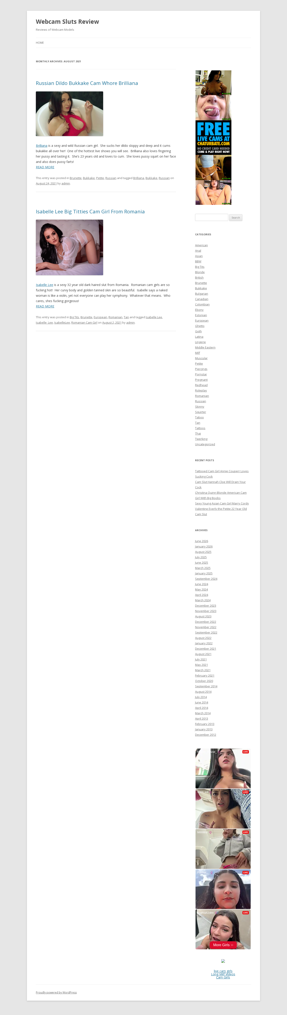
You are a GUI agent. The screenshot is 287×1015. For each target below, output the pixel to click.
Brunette (76, 178)
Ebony (199, 310)
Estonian (201, 315)
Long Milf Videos (223, 974)
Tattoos (200, 428)
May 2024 (201, 589)
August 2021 (203, 654)
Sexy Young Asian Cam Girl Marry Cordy (222, 503)
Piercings (201, 369)
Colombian (202, 304)
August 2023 (203, 616)
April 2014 (201, 708)
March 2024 (203, 600)
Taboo (199, 417)
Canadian (201, 299)
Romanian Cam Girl (84, 322)
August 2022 (203, 638)
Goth (198, 331)
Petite (100, 178)
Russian (110, 178)
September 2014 (206, 686)
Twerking (201, 439)
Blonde (200, 272)
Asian (199, 256)
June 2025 (201, 563)
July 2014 (201, 697)
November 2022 (205, 627)
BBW (198, 261)
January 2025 (204, 573)
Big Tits (74, 317)
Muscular (201, 358)
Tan (126, 317)
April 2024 (201, 595)
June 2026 (201, 541)
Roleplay (201, 390)
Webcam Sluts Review (67, 21)
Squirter (200, 412)
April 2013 (201, 718)
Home (40, 43)
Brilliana (41, 145)
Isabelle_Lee (44, 322)
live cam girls (223, 971)
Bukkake (89, 178)
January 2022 (204, 643)
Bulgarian (201, 294)
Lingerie (200, 342)
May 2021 (201, 665)
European (100, 317)
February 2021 (204, 675)
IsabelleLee (62, 322)
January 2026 (204, 546)
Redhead (201, 385)
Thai (198, 433)
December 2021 (205, 649)
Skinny (199, 407)
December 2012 (205, 735)
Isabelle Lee (44, 285)
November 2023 (205, 611)
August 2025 (203, 552)
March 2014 (203, 713)
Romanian (115, 317)
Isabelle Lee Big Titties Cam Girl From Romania (90, 211)
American (201, 245)
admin (65, 183)
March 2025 (203, 568)
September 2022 (206, 632)
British (199, 277)
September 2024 (206, 579)
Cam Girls (223, 977)
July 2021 (201, 659)
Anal (198, 251)
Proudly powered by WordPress (56, 992)
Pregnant (201, 380)
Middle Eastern (205, 347)
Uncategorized (205, 444)
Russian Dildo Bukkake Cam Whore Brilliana (87, 83)
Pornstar (201, 374)
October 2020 (204, 681)
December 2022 (205, 622)
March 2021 (203, 670)
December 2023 (205, 606)
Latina (199, 337)
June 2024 (201, 584)
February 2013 (204, 724)
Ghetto (199, 326)
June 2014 (201, 702)
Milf (197, 353)
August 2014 (203, 692)
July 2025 (201, 557)
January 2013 (204, 729)
